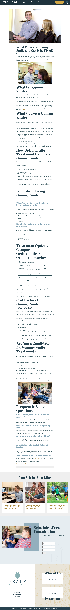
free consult (32, 338)
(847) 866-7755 (14, 2)
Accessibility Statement (46, 608)
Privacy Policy (30, 608)
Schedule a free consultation (21, 463)
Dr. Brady (23, 108)
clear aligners (22, 421)
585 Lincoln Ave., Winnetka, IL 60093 (52, 578)
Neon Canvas (55, 608)
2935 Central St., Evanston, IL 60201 (52, 592)
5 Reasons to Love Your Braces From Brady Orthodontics (34, 506)
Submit (44, 553)
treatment (23, 109)
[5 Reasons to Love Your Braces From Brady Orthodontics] (35, 492)
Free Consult (60, 2)
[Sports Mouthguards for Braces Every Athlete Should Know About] (57, 492)
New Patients (17, 588)
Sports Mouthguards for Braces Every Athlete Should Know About (56, 506)
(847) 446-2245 (5, 2)
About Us (17, 590)
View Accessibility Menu (37, 608)
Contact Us (17, 596)
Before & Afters (17, 594)
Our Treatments (17, 592)
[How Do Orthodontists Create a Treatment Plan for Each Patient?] (12, 492)
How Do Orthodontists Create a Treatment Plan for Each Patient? (12, 506)
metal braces (33, 185)
